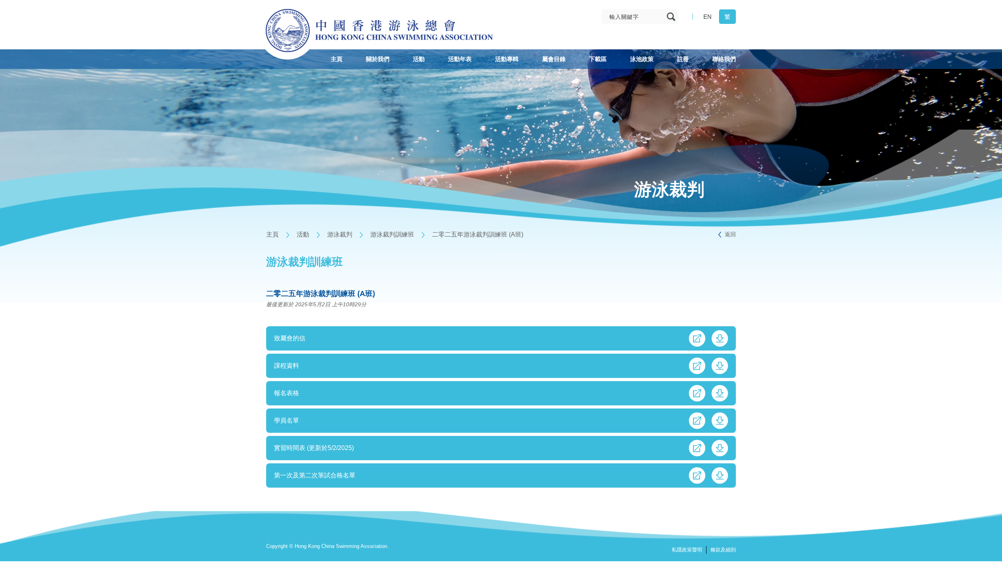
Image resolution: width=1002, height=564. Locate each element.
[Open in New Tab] (697, 338)
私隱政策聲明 (687, 550)
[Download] (720, 338)
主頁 (272, 234)
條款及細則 (723, 550)
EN (707, 16)
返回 (730, 234)
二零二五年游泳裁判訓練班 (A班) (477, 234)
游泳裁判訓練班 (392, 234)
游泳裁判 (339, 234)
